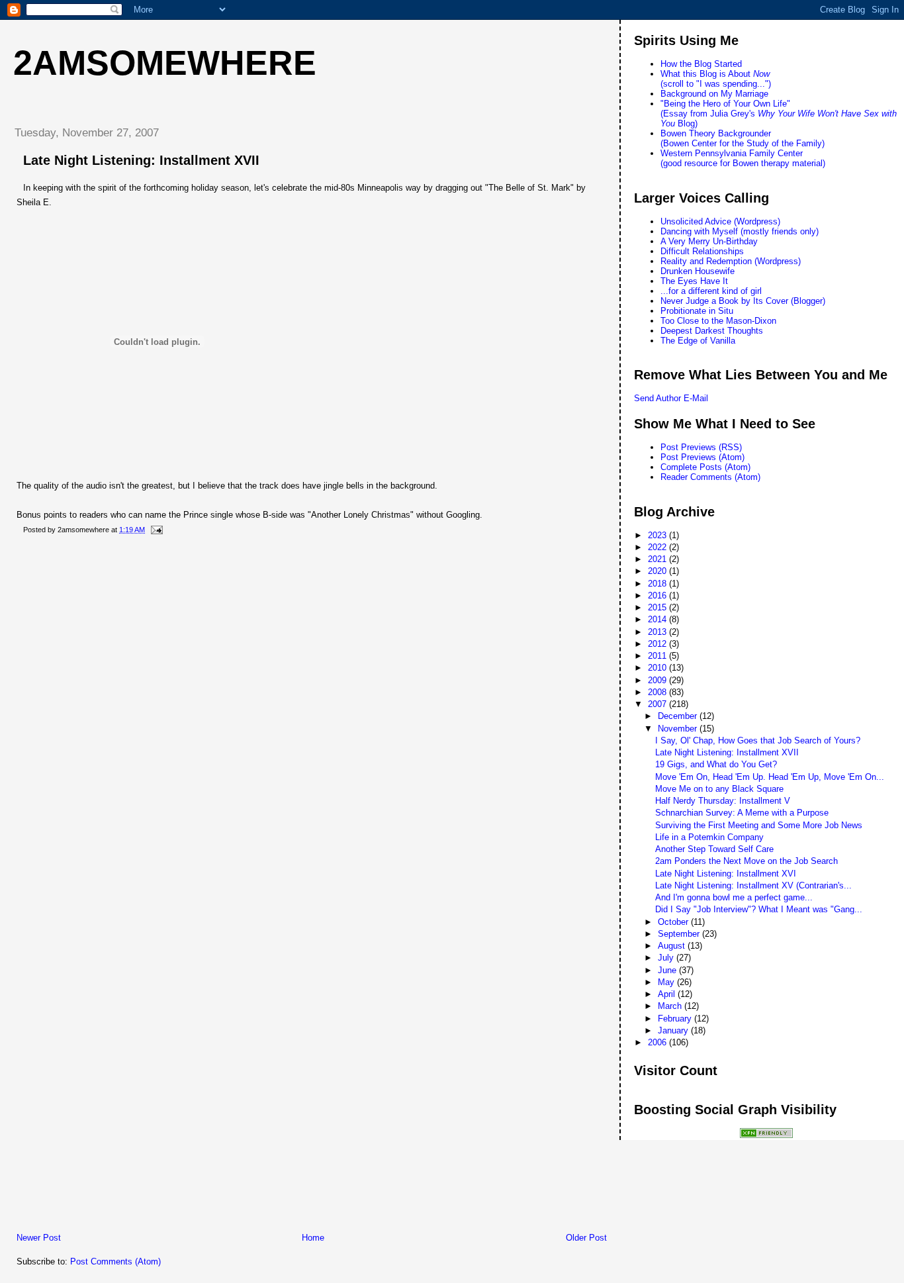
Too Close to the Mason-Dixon (718, 321)
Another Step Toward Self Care (714, 849)
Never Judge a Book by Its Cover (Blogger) (742, 301)
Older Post (586, 1238)
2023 (658, 535)
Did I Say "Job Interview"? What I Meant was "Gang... (758, 909)
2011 (658, 656)
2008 (658, 692)
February (676, 1018)
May (667, 982)
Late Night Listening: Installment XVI (725, 874)
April (668, 994)
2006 (658, 1042)
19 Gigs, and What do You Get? (716, 764)
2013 (658, 632)
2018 (658, 584)
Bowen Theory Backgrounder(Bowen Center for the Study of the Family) (742, 138)
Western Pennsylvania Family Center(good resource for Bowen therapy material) (742, 158)
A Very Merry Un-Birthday (709, 241)
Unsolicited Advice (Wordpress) (720, 221)
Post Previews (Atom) (702, 457)
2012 (658, 644)
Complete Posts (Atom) (705, 467)
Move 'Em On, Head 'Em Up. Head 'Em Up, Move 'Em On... (769, 777)
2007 (658, 704)
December (679, 716)
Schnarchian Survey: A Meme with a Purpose (742, 813)
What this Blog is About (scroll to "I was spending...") (715, 79)
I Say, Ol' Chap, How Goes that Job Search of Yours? (757, 740)
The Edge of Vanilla (697, 341)
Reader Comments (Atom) (710, 477)
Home (313, 1238)
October (674, 922)
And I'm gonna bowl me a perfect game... (734, 897)
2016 (658, 595)
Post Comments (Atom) (115, 1261)
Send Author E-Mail (671, 398)
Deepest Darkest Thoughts (711, 331)
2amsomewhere (164, 63)
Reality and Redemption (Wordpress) (730, 261)
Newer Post (39, 1238)
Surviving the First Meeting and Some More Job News (758, 825)
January (674, 1030)
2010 (658, 668)
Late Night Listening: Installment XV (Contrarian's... (753, 885)
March (671, 1006)
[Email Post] (155, 530)
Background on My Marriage (714, 94)
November (679, 729)
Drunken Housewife (697, 271)
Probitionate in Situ (696, 311)
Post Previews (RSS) (701, 447)
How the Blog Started (701, 64)
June (668, 970)
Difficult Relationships (702, 251)
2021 (658, 559)
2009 (658, 680)
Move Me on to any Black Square (719, 789)
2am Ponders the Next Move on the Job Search (746, 861)
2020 (658, 571)
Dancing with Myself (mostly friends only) (739, 231)
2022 (658, 547)
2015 (658, 607)
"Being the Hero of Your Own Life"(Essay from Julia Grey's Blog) (778, 113)
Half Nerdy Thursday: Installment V (722, 801)
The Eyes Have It (694, 281)
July (667, 958)
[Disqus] (312, 715)
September (680, 934)
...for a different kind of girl (711, 291)
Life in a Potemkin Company (709, 837)
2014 (658, 619)
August (673, 946)
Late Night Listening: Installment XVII (141, 160)
